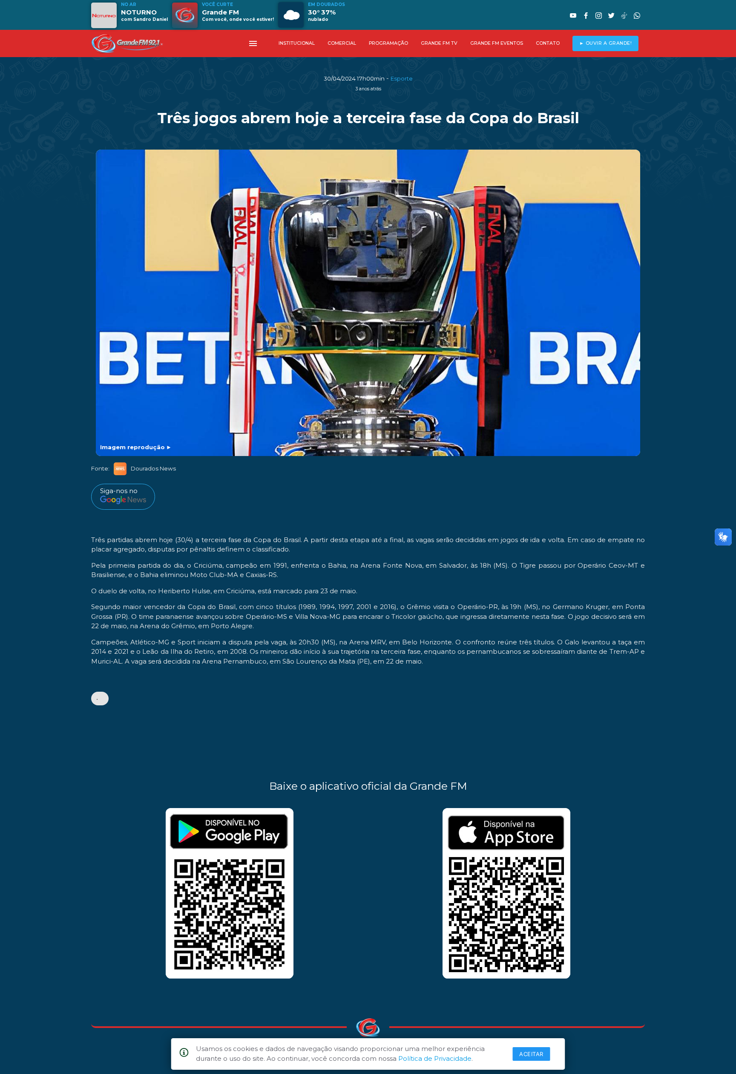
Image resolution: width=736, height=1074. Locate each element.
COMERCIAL (342, 43)
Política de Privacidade (435, 1058)
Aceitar (531, 1054)
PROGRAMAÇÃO (388, 43)
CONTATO (548, 43)
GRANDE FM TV (439, 43)
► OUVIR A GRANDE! (605, 43)
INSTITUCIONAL (297, 43)
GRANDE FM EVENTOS (496, 43)
